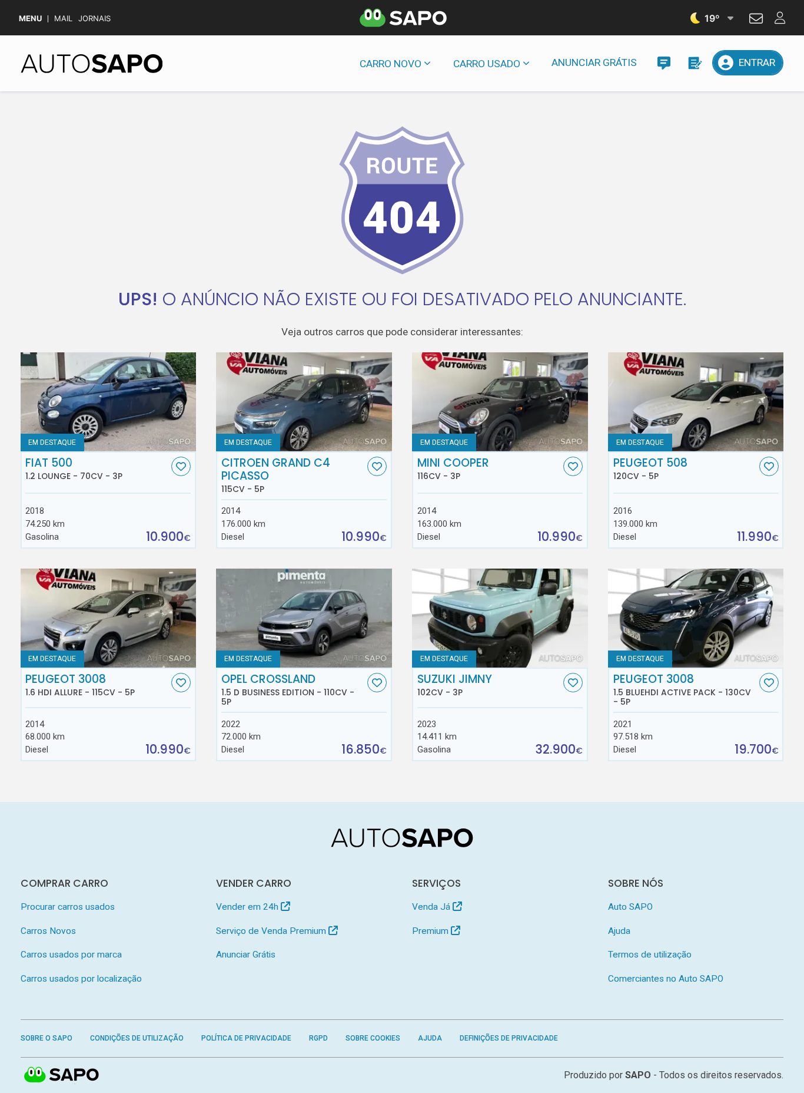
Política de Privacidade (246, 1038)
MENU (30, 18)
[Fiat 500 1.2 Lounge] (108, 401)
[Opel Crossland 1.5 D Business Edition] (303, 618)
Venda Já (432, 907)
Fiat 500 (73, 469)
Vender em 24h (248, 907)
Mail (63, 18)
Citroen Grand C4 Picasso (275, 475)
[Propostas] (694, 62)
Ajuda (619, 931)
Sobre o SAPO (46, 1038)
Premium (431, 931)
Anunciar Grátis (594, 62)
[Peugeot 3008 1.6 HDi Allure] (108, 618)
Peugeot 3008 (80, 685)
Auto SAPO (630, 907)
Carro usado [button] (486, 64)
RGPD (318, 1038)
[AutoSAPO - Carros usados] (92, 63)
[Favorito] (181, 466)
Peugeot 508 (650, 469)
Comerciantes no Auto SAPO (665, 978)
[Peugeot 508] (695, 401)
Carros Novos (48, 931)
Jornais (94, 18)
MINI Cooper (453, 469)
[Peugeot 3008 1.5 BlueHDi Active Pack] (695, 618)
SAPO (62, 1075)
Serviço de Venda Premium (272, 931)
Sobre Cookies (372, 1038)
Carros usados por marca (71, 954)
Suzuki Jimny (454, 685)
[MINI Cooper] (499, 401)
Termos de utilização (650, 954)
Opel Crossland (287, 690)
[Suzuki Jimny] (499, 618)
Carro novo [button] (390, 64)
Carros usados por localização (81, 978)
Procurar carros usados (68, 907)
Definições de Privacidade (509, 1038)
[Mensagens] (663, 62)
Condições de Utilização (137, 1038)
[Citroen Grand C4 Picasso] (303, 401)
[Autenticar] (756, 20)
